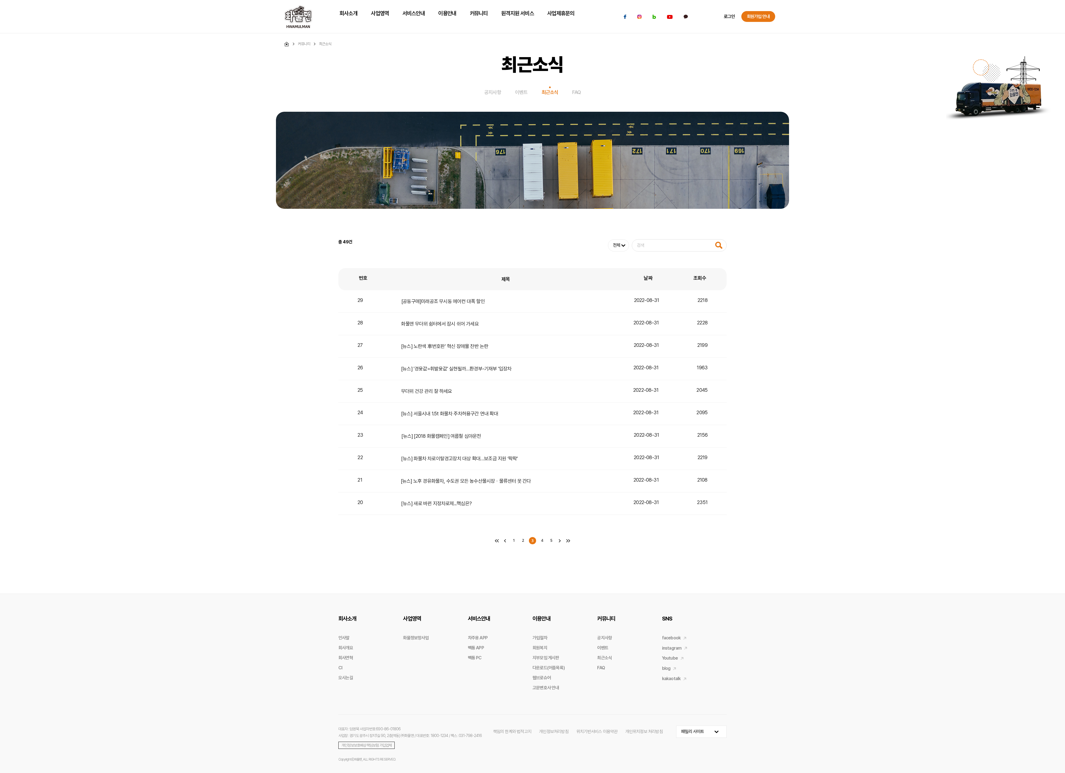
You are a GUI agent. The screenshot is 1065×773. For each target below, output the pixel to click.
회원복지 (539, 647)
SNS (667, 618)
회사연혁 (345, 657)
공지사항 (492, 92)
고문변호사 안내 (545, 687)
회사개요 (345, 647)
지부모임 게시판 (545, 657)
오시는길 (345, 677)
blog (666, 668)
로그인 (729, 16)
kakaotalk (671, 678)
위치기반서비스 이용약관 (596, 731)
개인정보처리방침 (554, 731)
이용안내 (541, 618)
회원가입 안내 (758, 16)
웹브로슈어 (541, 677)
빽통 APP (476, 647)
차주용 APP (478, 637)
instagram (672, 648)
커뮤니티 (606, 618)
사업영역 (412, 618)
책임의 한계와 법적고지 (512, 731)
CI (340, 667)
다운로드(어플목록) (548, 667)
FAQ (576, 92)
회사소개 (347, 618)
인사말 (343, 637)
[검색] (718, 245)
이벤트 (521, 92)
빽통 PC (475, 657)
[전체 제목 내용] (667, 245)
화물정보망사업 (415, 637)
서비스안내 (479, 618)
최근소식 (550, 92)
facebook (671, 637)
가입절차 (539, 637)
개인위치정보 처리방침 (644, 731)
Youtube (670, 658)
